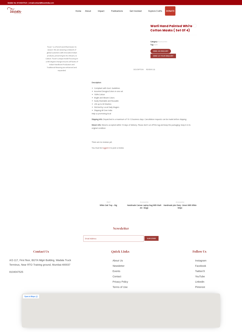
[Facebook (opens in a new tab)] (221, 3)
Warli (108, 202)
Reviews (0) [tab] (150, 69)
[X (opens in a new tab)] (217, 3)
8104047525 (22, 3)
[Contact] (120, 276)
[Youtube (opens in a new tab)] (235, 3)
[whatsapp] (178, 11)
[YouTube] (199, 276)
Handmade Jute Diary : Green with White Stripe (179, 206)
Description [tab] (138, 69)
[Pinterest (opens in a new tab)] (225, 3)
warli (156, 44)
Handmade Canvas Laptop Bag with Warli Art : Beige (144, 206)
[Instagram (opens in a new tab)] (228, 3)
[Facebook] (199, 265)
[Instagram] (199, 260)
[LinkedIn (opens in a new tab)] (232, 3)
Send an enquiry (160, 51)
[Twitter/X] (199, 271)
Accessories (162, 41)
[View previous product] (191, 25)
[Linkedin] (199, 281)
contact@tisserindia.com (44, 3)
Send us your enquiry (163, 56)
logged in (106, 148)
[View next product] (195, 25)
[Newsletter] (120, 265)
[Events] (120, 271)
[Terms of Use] (120, 287)
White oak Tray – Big (108, 205)
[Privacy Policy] (120, 281)
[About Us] (120, 260)
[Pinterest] (199, 287)
